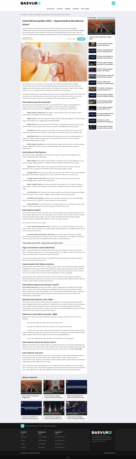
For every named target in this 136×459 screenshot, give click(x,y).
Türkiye (47, 109)
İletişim (23, 440)
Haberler (67, 9)
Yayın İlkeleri (41, 447)
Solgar (68, 457)
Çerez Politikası (42, 437)
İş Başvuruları (59, 444)
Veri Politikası (41, 444)
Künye (22, 444)
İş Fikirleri (76, 9)
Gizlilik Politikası (42, 440)
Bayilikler (60, 9)
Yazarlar (23, 447)
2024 (55, 314)
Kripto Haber (85, 9)
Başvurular (50, 9)
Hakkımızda (24, 437)
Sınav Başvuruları (60, 447)
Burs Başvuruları (59, 440)
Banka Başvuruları (60, 437)
